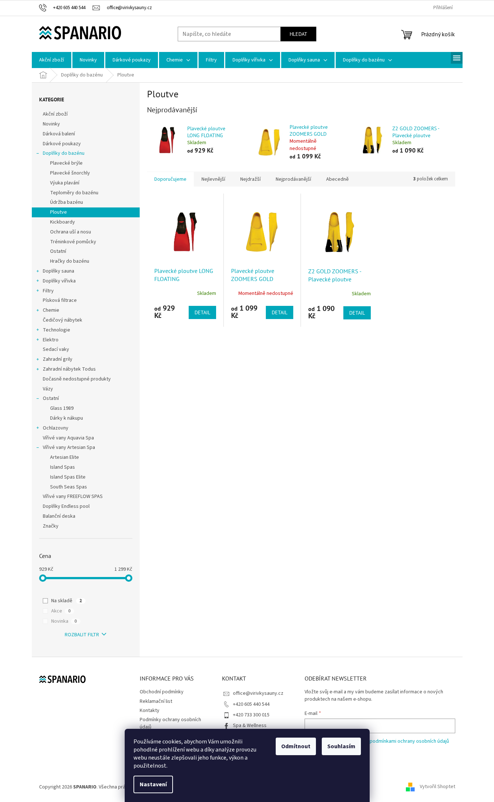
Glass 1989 (61, 408)
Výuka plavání (64, 183)
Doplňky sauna (58, 271)
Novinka (64, 621)
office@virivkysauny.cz (258, 693)
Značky (51, 526)
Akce (61, 611)
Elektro (51, 340)
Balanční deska (59, 516)
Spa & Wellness (250, 725)
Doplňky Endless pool (66, 506)
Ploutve (58, 212)
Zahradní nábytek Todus (69, 369)
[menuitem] (51, 60)
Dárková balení (59, 134)
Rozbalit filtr (82, 634)
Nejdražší (250, 179)
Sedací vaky (56, 349)
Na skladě (66, 600)
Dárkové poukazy (62, 143)
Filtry (48, 291)
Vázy (48, 389)
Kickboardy (62, 222)
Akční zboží (55, 114)
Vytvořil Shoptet (437, 787)
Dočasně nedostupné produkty (77, 379)
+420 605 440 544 (251, 704)
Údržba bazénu (66, 202)
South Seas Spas (68, 487)
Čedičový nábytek (62, 320)
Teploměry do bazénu (74, 192)
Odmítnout (295, 746)
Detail (202, 312)
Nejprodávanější (293, 179)
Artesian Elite (64, 457)
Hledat (298, 34)
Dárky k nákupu (66, 418)
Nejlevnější (213, 179)
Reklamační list (156, 701)
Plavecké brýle (66, 163)
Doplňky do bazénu (63, 153)
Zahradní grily (57, 359)
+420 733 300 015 (251, 715)
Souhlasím (341, 746)
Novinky (51, 124)
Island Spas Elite (68, 477)
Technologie (56, 330)
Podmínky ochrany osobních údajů (170, 723)
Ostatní (58, 251)
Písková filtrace (60, 300)
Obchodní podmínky (162, 692)
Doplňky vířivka (59, 281)
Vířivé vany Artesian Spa (69, 447)
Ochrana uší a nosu (70, 232)
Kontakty (149, 710)
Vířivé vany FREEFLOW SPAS (73, 496)
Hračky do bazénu (69, 261)
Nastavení (153, 784)
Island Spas (62, 467)
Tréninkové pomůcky (73, 242)
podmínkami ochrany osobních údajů (409, 741)
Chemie (51, 310)
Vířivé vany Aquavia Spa (68, 438)
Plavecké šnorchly (70, 173)
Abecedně (337, 179)
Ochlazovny (55, 428)
